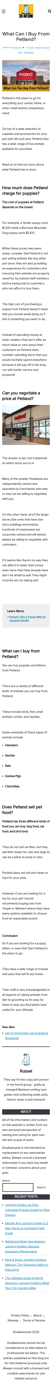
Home (38, 47)
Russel (17, 47)
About (37, 1315)
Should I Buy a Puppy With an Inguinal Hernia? (28, 618)
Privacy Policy (20, 1315)
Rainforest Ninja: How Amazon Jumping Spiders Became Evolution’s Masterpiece (25, 1246)
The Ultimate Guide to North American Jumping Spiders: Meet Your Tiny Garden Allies (27, 1283)
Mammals (29, 52)
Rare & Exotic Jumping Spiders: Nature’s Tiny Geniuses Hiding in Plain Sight (26, 1265)
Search (6, 1180)
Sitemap (13, 1320)
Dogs (31, 47)
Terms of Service (34, 1320)
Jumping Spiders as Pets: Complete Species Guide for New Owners (27, 1210)
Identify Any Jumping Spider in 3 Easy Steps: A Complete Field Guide (26, 1228)
